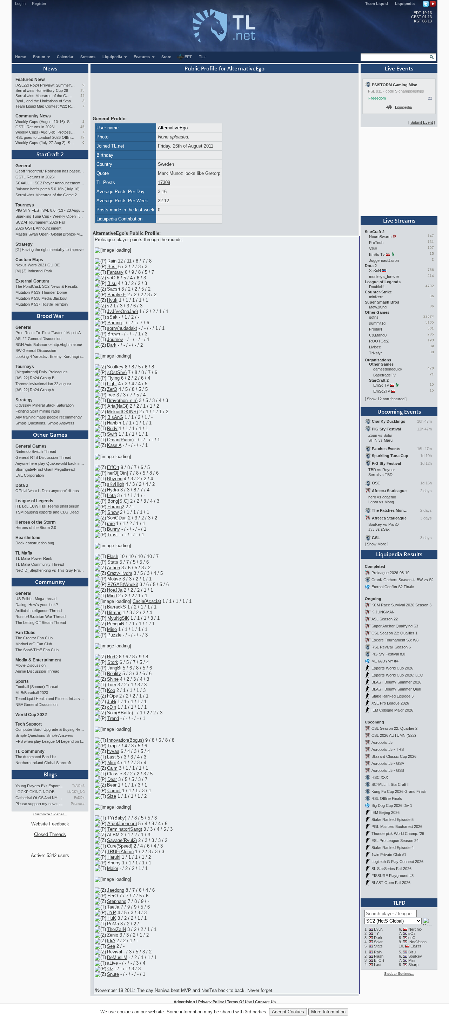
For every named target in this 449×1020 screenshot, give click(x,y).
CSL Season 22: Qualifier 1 (394, 633)
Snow (113, 512)
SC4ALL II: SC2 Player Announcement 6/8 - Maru (50, 183)
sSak (112, 317)
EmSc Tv (377, 254)
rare (111, 523)
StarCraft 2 (50, 154)
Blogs (50, 774)
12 (82, 137)
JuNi (111, 701)
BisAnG (115, 417)
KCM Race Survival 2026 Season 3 (401, 605)
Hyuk (112, 300)
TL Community (30, 751)
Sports (22, 681)
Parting (114, 322)
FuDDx (79, 798)
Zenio (112, 935)
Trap (111, 745)
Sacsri (113, 289)
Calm (112, 768)
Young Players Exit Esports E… (39, 786)
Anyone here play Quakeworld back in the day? (50, 463)
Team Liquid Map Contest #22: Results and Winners (45, 106)
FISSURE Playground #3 (392, 875)
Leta (111, 495)
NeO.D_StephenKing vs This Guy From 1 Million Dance (50, 570)
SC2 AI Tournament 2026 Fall (40, 222)
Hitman (114, 612)
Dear (112, 779)
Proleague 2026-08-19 (390, 573)
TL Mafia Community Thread (39, 564)
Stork (112, 662)
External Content (32, 281)
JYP (111, 912)
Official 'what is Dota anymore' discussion (50, 491)
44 (82, 95)
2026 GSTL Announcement (38, 228)
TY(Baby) (116, 818)
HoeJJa (114, 590)
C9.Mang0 (378, 335)
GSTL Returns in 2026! (35, 127)
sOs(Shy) (117, 372)
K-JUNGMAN (383, 612)
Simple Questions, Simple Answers (44, 423)
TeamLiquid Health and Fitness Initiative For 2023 (50, 698)
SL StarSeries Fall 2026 (391, 868)
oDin (111, 707)
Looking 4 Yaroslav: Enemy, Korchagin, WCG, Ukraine (50, 356)
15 (82, 90)
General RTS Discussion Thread (43, 457)
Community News (33, 116)
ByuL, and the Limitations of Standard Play (45, 101)
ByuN (378, 929)
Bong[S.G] (118, 501)
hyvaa (113, 751)
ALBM (113, 834)
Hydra (113, 489)
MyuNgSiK (118, 618)
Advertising (184, 1002)
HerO (112, 895)
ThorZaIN (116, 929)
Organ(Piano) (120, 439)
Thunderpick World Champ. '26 (397, 833)
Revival (114, 951)
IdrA (111, 940)
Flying (113, 378)
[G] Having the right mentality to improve (49, 249)
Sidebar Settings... (399, 973)
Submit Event (421, 122)
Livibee (375, 347)
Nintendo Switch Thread (35, 451)
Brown (113, 333)
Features (142, 57)
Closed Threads (50, 834)
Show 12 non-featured (385, 399)
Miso (112, 629)
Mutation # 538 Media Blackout (41, 298)
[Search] (432, 57)
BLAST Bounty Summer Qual (396, 689)
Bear (111, 785)
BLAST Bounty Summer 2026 (396, 682)
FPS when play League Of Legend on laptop (50, 741)
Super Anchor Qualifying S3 (394, 626)
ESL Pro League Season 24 (394, 840)
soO (111, 277)
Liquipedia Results (399, 554)
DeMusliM (117, 957)
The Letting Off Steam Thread (40, 622)
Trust (112, 534)
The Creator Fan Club (34, 638)
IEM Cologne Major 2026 (392, 710)
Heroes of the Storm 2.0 (35, 527)
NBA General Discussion (36, 704)
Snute (113, 974)
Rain (111, 261)
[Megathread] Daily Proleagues (41, 372)
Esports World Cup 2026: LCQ (397, 675)
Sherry (114, 862)
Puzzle (114, 635)
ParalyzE (116, 294)
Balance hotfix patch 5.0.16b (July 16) (47, 189)
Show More (376, 544)
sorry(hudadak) (122, 328)
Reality (114, 673)
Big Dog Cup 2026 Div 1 (391, 805)
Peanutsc (78, 803)
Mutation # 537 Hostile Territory (41, 304)
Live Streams (399, 220)
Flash (112, 556)
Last (111, 757)
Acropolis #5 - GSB (387, 770)
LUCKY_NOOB (76, 792)
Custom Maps (29, 259)
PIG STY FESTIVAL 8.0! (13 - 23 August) (50, 210)
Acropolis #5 (382, 742)
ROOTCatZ (379, 341)
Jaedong (115, 890)
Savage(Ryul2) (122, 840)
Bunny (113, 529)
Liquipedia (405, 3)
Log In (20, 3)
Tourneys (24, 205)
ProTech (376, 242)
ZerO (112, 389)
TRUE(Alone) (120, 851)
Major (112, 868)
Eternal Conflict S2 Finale (392, 587)
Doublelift (376, 287)
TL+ (202, 57)
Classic (114, 773)
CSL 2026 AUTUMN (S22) (393, 735)
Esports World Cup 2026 (392, 668)
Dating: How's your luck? (36, 605)
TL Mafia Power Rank (33, 558)
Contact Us (265, 1002)
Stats (112, 562)
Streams (87, 57)
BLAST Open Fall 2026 (390, 882)
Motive (114, 579)
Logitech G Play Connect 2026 (397, 861)
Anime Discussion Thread (37, 671)
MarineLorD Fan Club (33, 644)
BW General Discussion (35, 350)
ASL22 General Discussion (38, 338)
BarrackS (116, 607)
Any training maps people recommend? (48, 417)
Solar (378, 942)
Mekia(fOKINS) (122, 411)
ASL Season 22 (384, 619)
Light (112, 383)
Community (50, 581)
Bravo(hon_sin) (122, 400)
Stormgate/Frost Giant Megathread (45, 469)
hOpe (112, 696)
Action (113, 567)
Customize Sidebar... (50, 814)
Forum (39, 57)
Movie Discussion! (31, 665)
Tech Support (28, 724)
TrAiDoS (78, 786)
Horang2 (115, 506)
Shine (113, 679)
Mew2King (378, 307)
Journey (115, 339)
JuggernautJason (384, 260)
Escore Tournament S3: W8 (394, 640)
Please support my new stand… (39, 804)
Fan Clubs (25, 632)
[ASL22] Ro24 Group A (34, 390)
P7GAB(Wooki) (122, 584)
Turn (111, 684)
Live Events (399, 68)
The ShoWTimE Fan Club (37, 650)
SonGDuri (117, 518)
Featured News (30, 79)
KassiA (114, 445)
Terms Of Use (239, 1002)
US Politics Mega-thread (35, 599)
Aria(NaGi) (117, 406)
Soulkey (115, 366)
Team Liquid (376, 3)
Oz (110, 968)
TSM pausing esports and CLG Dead (47, 512)
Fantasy (115, 272)
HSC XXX (379, 777)
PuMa (113, 923)
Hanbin (114, 423)
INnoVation (417, 942)
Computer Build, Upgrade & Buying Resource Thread (50, 729)
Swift (112, 434)
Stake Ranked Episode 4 (392, 847)
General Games (31, 446)
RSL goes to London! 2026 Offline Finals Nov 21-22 (45, 137)
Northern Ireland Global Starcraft (43, 763)
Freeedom (377, 98)
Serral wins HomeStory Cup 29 (41, 90)
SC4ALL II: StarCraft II (390, 784)
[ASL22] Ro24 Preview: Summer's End (45, 85)
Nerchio (415, 929)
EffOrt (113, 467)
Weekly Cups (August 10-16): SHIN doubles (45, 122)
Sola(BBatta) (120, 712)
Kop (111, 690)
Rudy (112, 428)
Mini (111, 762)
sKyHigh (115, 484)
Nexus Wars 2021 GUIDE (37, 265)
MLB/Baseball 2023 (31, 693)
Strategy (24, 244)
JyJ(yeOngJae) (122, 311)
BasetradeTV (384, 375)
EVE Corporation (29, 475)
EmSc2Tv (381, 391)
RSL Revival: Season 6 (391, 647)
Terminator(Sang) (124, 829)
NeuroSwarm (380, 236)
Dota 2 (21, 485)
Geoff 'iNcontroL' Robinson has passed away (50, 171)
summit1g (377, 323)
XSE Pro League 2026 (390, 703)
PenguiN (115, 623)
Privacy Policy (211, 1002)
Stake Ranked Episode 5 (392, 819)
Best (112, 266)
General (23, 165)
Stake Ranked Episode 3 (392, 696)
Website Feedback (50, 824)
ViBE (373, 248)
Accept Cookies (288, 1011)
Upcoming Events (399, 411)
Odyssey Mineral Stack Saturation (44, 405)
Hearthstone (27, 537)
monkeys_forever (384, 276)
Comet (114, 790)
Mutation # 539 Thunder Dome (41, 292)
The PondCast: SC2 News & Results (46, 286)
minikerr (376, 297)
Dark (111, 345)
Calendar (65, 57)
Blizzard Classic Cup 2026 (393, 756)
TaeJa (113, 907)
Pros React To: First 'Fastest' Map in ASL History (50, 333)
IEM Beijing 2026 (385, 812)
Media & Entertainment (38, 660)
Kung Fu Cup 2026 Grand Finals (399, 791)
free (111, 394)
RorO (112, 656)
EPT (188, 57)
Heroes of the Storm (35, 522)
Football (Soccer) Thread (36, 687)
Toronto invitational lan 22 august (43, 384)
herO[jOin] (117, 473)
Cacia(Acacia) (147, 601)
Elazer (415, 946)
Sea (111, 946)
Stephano (116, 901)
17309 (164, 182)
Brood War (50, 315)
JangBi (114, 668)
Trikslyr (375, 353)
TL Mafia (23, 553)
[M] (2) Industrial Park (33, 271)
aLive (112, 963)
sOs (412, 933)
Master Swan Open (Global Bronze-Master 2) (50, 234)
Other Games (50, 434)
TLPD (399, 902)
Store (166, 57)
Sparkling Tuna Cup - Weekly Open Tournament (50, 216)
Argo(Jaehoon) (122, 823)
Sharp (413, 965)
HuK (111, 918)
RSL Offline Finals (386, 798)
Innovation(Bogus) (125, 740)
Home (20, 57)
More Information (328, 1011)
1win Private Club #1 (388, 854)
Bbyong (114, 478)
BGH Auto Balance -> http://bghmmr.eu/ (48, 344)
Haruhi (113, 857)
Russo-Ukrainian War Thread (40, 616)
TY (376, 933)
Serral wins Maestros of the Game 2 (45, 96)
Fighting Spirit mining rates (37, 411)
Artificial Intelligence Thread (38, 610)
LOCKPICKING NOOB (34, 792)
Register (39, 3)
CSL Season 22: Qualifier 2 (394, 728)
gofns (373, 317)
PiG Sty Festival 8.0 (388, 654)
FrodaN (375, 329)
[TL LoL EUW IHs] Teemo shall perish (47, 506)
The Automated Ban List (35, 757)
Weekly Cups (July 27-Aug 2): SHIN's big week (45, 143)
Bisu (111, 283)
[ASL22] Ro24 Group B (34, 378)
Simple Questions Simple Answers (44, 735)
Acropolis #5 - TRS (387, 749)
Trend (113, 718)
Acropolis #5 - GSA (387, 763)
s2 (109, 305)
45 (82, 127)
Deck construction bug (34, 543)
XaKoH (375, 270)
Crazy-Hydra (119, 573)
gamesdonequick (387, 369)
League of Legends (34, 500)
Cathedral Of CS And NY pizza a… (39, 798)
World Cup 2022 (31, 714)
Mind (112, 595)
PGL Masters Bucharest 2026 (396, 826)
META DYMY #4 (384, 661)
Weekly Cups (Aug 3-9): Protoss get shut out (45, 132)
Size (111, 796)
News (50, 68)
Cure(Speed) (119, 846)
